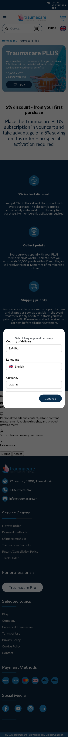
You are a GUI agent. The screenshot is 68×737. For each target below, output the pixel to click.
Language (12, 359)
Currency (12, 377)
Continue (50, 398)
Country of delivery (19, 341)
